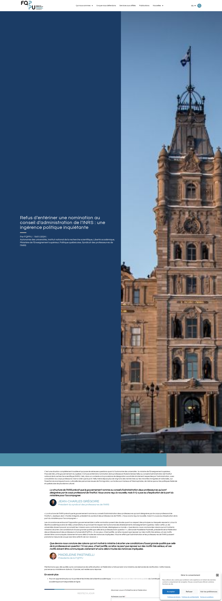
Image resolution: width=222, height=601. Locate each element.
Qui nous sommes (83, 5)
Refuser (189, 591)
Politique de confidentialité (190, 597)
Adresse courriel (118, 596)
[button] (217, 575)
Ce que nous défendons (106, 5)
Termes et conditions (206, 597)
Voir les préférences (208, 591)
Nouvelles (157, 5)
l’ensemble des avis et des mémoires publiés (129, 579)
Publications (144, 5)
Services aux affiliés (127, 5)
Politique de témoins (173, 597)
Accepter (171, 591)
